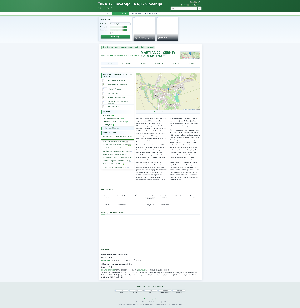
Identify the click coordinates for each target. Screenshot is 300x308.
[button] (190, 53)
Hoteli (105, 14)
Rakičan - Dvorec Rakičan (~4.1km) (113, 154)
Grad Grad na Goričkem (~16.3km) (114, 141)
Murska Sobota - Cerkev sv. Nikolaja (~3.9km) (117, 148)
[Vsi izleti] (117, 139)
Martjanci (150, 47)
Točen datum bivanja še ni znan (119, 33)
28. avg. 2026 (115, 30)
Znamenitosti (136, 14)
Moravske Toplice (108, 270)
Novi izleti (141, 302)
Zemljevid (142, 63)
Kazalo (135, 302)
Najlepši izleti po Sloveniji (107, 8)
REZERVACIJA (115, 37)
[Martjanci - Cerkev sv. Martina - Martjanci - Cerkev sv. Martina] (120, 55)
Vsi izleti (175, 63)
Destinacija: (103, 24)
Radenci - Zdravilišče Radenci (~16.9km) (115, 145)
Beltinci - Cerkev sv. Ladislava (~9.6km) (115, 167)
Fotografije (126, 63)
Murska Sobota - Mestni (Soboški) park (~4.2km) (118, 157)
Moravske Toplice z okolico (136, 47)
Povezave (158, 302)
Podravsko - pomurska (118, 47)
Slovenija (105, 47)
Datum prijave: (104, 27)
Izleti (109, 63)
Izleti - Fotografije (121, 14)
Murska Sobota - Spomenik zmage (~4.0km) (116, 151)
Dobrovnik (105, 260)
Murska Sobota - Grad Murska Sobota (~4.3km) (117, 136)
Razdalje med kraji (152, 14)
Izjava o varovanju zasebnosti (173, 304)
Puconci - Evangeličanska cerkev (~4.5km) (116, 161)
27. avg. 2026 (115, 27)
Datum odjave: (104, 30)
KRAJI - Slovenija (146, 4)
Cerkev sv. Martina (111, 128)
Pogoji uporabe (160, 304)
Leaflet (185, 58)
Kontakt (164, 302)
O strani (147, 302)
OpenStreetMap (192, 58)
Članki (152, 302)
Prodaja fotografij (150, 299)
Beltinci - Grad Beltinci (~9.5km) (112, 164)
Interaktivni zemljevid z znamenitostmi (167, 112)
